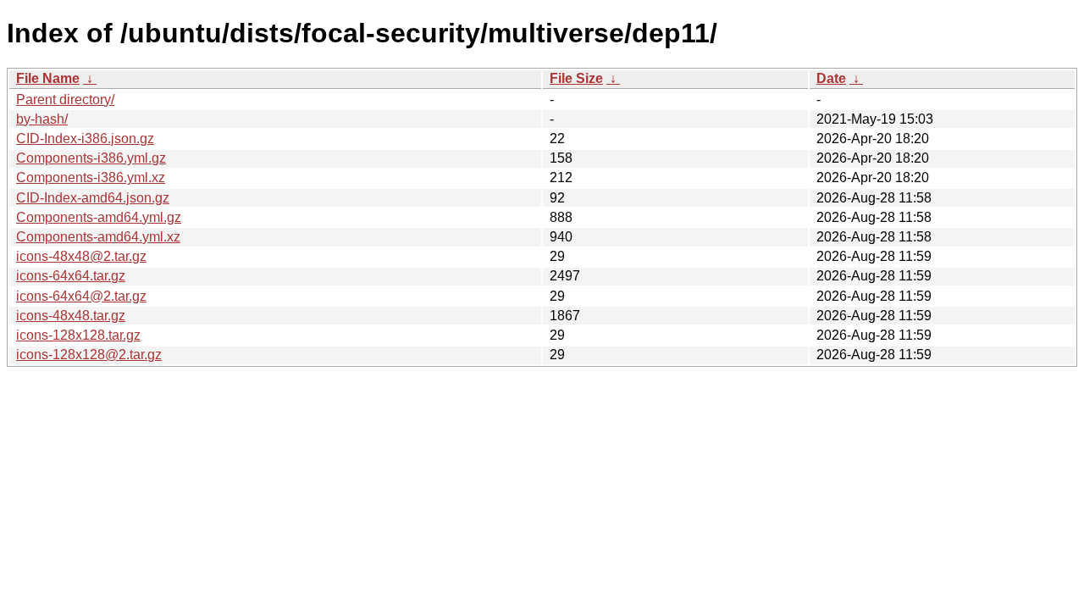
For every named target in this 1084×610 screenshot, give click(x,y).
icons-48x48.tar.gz (70, 315)
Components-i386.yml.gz (91, 158)
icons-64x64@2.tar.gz (81, 296)
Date (831, 78)
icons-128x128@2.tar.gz (89, 354)
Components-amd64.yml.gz (98, 217)
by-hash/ (42, 119)
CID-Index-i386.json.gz (85, 138)
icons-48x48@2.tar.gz (81, 256)
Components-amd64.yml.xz (98, 237)
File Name (48, 78)
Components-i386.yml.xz (90, 177)
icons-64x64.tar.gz (70, 276)
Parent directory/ (65, 99)
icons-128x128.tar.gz (78, 335)
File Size (576, 78)
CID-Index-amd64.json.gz (92, 198)
